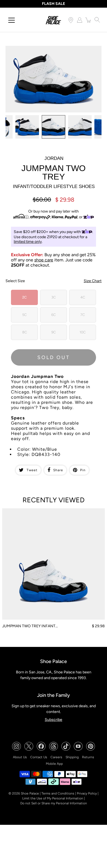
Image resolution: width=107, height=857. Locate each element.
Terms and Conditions (57, 793)
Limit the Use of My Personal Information (52, 798)
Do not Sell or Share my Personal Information (53, 803)
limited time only (28, 241)
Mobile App (54, 764)
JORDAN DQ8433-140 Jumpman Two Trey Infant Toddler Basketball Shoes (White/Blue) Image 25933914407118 (48, 53)
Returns (88, 757)
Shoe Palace (30, 793)
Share (58, 470)
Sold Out (53, 357)
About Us (20, 757)
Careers (56, 757)
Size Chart (93, 281)
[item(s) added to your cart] (88, 19)
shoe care (43, 259)
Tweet (32, 470)
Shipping (72, 757)
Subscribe (53, 719)
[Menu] (11, 20)
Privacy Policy (87, 793)
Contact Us (38, 757)
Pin (83, 470)
